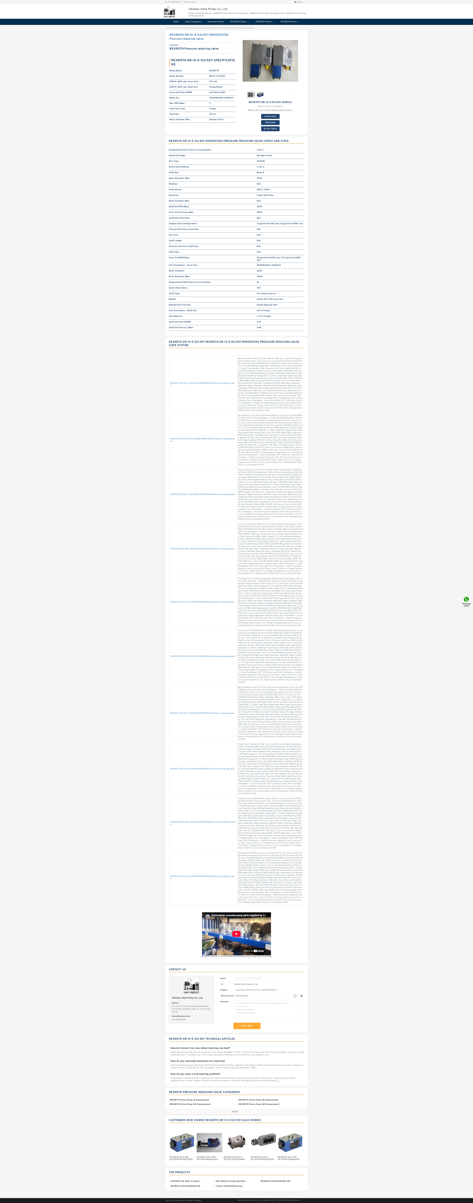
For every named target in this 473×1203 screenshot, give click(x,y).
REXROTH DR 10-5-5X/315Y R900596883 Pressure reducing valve (202, 602)
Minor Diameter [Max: (179, 276)
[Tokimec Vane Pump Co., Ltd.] (169, 12)
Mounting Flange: (177, 155)
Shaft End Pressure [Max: (181, 327)
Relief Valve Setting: (179, 167)
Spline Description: (178, 288)
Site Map (189, 1201)
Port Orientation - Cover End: (183, 265)
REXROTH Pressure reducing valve (192, 28)
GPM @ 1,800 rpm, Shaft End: (183, 87)
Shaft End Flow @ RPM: (180, 322)
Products (175, 28)
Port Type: (174, 161)
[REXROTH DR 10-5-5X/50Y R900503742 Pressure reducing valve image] (270, 61)
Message (223, 1002)
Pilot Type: (174, 252)
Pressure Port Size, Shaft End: (183, 246)
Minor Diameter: (177, 271)
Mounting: (173, 195)
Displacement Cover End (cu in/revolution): (190, 150)
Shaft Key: (174, 114)
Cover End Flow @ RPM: (180, 92)
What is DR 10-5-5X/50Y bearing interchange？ (270, 110)
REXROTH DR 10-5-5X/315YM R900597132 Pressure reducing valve (202, 769)
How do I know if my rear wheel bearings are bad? (200, 1048)
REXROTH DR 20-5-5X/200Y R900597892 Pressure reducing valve (202, 713)
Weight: (172, 299)
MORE (235, 1112)
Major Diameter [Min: (179, 119)
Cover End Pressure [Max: (181, 212)
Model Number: (176, 76)
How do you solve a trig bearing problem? (195, 1074)
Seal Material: (176, 316)
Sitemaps (198, 1201)
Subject (223, 990)
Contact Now (270, 116)
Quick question (227, 996)
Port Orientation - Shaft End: (183, 310)
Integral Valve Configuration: (183, 223)
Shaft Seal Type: (177, 109)
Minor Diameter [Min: (179, 201)
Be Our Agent (270, 129)
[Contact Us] (466, 601)
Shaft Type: (174, 293)
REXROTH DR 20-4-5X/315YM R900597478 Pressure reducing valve (202, 494)
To (222, 984)
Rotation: (173, 184)
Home (176, 22)
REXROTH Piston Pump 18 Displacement (241, 22)
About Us (169, 1201)
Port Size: (173, 235)
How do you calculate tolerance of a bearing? (198, 1061)
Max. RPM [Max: (177, 103)
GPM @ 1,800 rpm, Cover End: (183, 81)
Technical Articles (216, 22)
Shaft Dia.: (174, 172)
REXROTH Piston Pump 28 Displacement (266, 22)
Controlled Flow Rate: (179, 218)
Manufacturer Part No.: (180, 305)
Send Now (247, 1026)
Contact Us (179, 1201)
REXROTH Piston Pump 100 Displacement (292, 22)
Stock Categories (193, 22)
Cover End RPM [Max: (179, 258)
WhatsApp (270, 122)
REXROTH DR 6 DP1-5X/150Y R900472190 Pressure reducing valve (202, 549)
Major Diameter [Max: (179, 178)
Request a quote (190, 2)
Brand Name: (175, 71)
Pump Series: (175, 189)
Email (222, 978)
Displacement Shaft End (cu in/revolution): (190, 282)
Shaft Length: (175, 240)
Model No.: (174, 98)
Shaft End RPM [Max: (179, 206)
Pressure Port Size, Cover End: (184, 229)
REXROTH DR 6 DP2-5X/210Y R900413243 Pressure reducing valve (202, 656)
